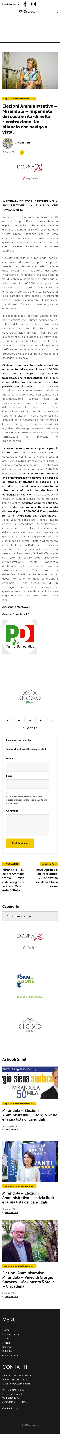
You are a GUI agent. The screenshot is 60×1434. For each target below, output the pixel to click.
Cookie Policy (10, 1408)
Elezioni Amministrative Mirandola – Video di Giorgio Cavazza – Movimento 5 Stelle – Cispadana (28, 1279)
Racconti (7, 1346)
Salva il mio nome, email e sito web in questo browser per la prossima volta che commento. (26, 799)
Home (6, 1329)
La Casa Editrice (11, 1334)
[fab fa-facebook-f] (24, 4)
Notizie (6, 1342)
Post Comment (20, 843)
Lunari (5, 1338)
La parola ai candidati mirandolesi (19, 99)
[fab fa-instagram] (32, 4)
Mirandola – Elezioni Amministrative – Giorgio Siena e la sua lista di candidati (29, 1115)
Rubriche (7, 1351)
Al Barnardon (24, 143)
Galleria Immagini (11, 1355)
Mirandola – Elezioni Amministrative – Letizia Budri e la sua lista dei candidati (28, 1197)
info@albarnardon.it (20, 1383)
